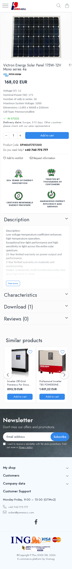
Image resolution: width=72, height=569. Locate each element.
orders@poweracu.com (20, 512)
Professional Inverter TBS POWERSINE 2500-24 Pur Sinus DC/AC (50, 383)
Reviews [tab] (16, 319)
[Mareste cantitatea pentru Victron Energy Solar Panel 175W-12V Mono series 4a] (20, 135)
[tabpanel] (36, 36)
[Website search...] (59, 6)
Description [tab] (16, 219)
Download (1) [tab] (18, 307)
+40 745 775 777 (17, 507)
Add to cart (47, 135)
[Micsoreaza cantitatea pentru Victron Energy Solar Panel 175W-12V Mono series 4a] (6, 135)
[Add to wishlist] (30, 351)
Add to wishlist (14, 158)
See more (13, 283)
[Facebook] (36, 522)
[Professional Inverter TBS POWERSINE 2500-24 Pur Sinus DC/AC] (52, 362)
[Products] (5, 5)
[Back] (69, 65)
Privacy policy (26, 447)
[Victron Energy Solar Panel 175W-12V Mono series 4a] (36, 36)
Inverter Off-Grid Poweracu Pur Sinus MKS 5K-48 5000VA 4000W (18, 383)
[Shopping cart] (67, 6)
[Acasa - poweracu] (18, 6)
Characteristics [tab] (20, 295)
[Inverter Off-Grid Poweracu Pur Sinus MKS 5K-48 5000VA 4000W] (19, 362)
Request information (44, 158)
